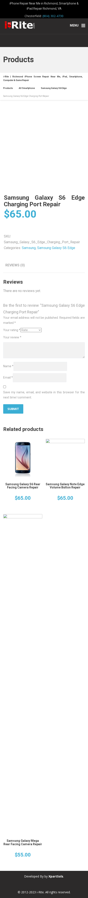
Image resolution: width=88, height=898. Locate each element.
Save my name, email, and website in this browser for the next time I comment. (44, 395)
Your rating (11, 330)
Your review (12, 337)
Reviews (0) (15, 265)
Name (8, 366)
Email (8, 377)
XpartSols (55, 876)
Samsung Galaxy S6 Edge (56, 248)
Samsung (29, 248)
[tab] (15, 265)
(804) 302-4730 (53, 16)
